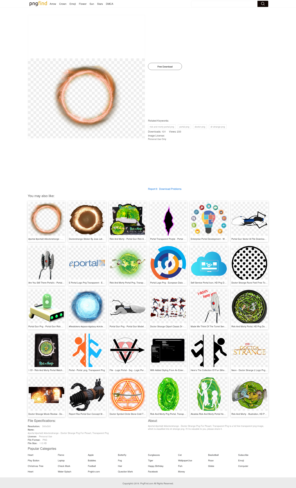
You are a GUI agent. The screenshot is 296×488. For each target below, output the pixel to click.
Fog (120, 460)
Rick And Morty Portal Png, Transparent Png (131, 282)
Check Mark (64, 466)
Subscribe (243, 454)
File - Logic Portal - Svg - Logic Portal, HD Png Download (137, 370)
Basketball (213, 454)
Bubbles (92, 460)
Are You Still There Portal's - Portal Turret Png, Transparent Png (59, 282)
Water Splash (64, 471)
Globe (211, 466)
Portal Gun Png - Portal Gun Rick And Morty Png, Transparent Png (60, 326)
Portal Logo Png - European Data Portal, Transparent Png (178, 282)
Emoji (73, 4)
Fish (180, 466)
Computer (243, 466)
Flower (82, 4)
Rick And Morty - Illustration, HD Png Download (254, 413)
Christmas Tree (35, 466)
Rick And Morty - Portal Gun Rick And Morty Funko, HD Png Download (144, 238)
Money (181, 471)
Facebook (153, 471)
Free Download (165, 66)
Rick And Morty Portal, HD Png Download (251, 326)
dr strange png (218, 126)
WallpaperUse (185, 460)
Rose (211, 460)
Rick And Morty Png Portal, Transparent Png (171, 413)
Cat (180, 454)
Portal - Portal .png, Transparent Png (87, 370)
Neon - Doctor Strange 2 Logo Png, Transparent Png (257, 370)
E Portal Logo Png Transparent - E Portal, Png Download (96, 282)
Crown (62, 4)
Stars (100, 4)
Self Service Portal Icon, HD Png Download (211, 282)
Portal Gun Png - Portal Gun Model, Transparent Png (135, 326)
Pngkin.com (94, 471)
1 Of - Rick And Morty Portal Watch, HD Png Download (54, 370)
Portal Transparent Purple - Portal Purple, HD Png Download (179, 238)
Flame (61, 454)
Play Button (33, 460)
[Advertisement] (86, 36)
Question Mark (125, 471)
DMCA (109, 4)
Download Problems (170, 189)
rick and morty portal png (162, 126)
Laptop (61, 460)
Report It (152, 189)
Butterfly (122, 454)
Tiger (150, 460)
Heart (30, 454)
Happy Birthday (156, 466)
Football (92, 466)
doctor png (200, 126)
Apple (91, 454)
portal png (184, 126)
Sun (92, 4)
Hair (120, 466)
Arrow (53, 4)
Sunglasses (154, 454)
